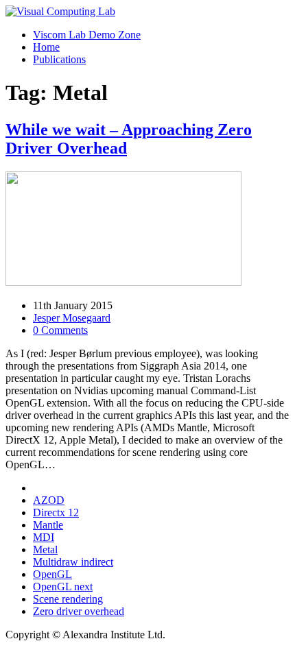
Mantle (48, 525)
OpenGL (52, 574)
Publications (59, 59)
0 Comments (60, 330)
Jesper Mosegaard (71, 318)
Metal (45, 549)
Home (46, 47)
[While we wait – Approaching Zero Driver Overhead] (123, 282)
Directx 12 (56, 512)
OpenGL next (63, 586)
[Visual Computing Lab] (60, 11)
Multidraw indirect (73, 562)
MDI (43, 537)
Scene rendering (68, 599)
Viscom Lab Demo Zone (87, 34)
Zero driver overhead (78, 611)
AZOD (48, 500)
